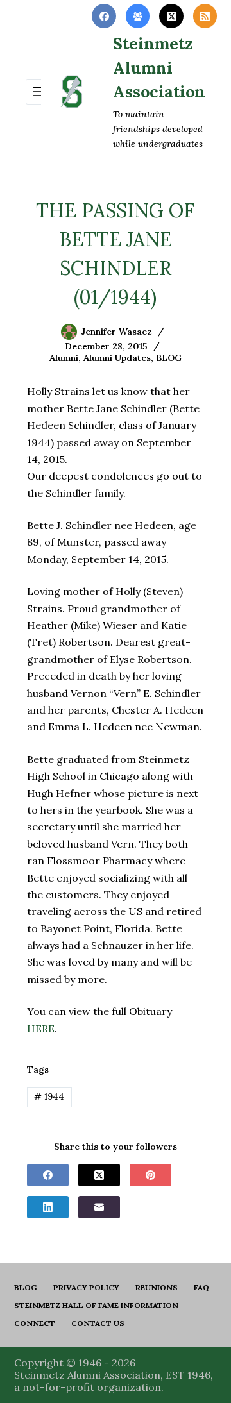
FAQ (201, 1287)
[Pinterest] (150, 1175)
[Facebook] (104, 16)
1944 (49, 1096)
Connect (34, 1323)
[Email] (99, 1207)
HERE (41, 1028)
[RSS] (205, 16)
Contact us (97, 1323)
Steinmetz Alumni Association (159, 67)
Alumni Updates (117, 358)
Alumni (63, 358)
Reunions (156, 1287)
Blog (25, 1287)
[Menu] (38, 92)
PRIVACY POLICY (86, 1287)
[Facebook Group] (138, 16)
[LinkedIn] (48, 1207)
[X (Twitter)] (171, 16)
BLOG (169, 358)
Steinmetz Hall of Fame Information (96, 1305)
